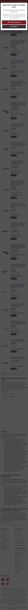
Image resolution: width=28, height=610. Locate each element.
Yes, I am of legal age (14, 22)
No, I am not (14, 26)
